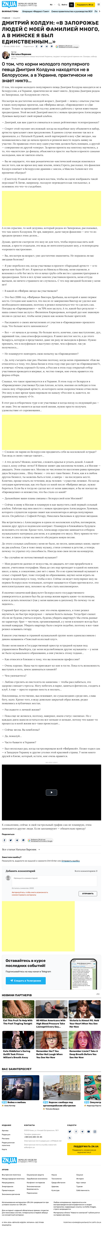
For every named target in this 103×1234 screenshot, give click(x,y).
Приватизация (8, 1190)
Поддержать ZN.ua (85, 5)
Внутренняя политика (11, 1175)
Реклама (5, 1139)
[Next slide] (99, 11)
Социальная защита (35, 1175)
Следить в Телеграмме (27, 980)
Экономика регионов (11, 1194)
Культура (55, 1190)
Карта (4, 1149)
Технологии (57, 1179)
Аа (71, 5)
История (80, 1179)
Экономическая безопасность (33, 1187)
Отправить (88, 894)
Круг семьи (81, 1183)
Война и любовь (17, 1102)
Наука (54, 1175)
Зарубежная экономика (37, 1179)
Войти (64, 5)
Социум (79, 1175)
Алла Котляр (9, 1106)
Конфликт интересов (36, 1183)
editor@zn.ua (29, 1147)
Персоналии (32, 1193)
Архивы (5, 1131)
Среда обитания (58, 1183)
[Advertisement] (51, 208)
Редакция (6, 1135)
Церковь (55, 1186)
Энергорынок (7, 1186)
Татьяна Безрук (52, 1109)
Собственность (82, 1190)
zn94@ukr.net (55, 1141)
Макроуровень (8, 1183)
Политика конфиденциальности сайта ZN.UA (82, 1222)
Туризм (79, 1186)
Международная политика (13, 1179)
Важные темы (10, 11)
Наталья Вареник (21, 54)
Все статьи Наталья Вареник (19, 849)
